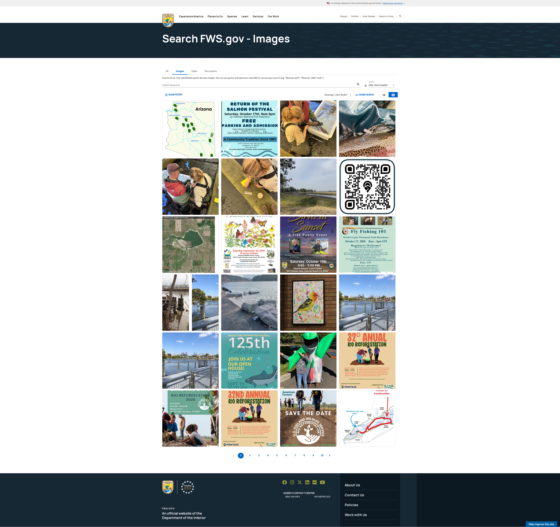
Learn (245, 16)
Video (194, 71)
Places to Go (215, 16)
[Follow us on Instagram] (293, 482)
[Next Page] (329, 456)
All (167, 71)
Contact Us (354, 494)
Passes (343, 16)
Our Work (273, 16)
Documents (211, 71)
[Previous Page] (233, 456)
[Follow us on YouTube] (323, 482)
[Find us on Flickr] (316, 482)
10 (322, 455)
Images (180, 71)
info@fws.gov (322, 496)
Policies (351, 504)
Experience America (191, 16)
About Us (352, 485)
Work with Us (356, 514)
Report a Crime (386, 16)
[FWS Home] (168, 21)
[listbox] (382, 85)
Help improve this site (541, 524)
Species (232, 16)
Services (258, 16)
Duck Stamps (369, 16)
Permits (355, 16)
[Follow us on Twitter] (300, 482)
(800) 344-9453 (292, 496)
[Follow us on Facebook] (285, 482)
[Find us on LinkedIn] (308, 482)
